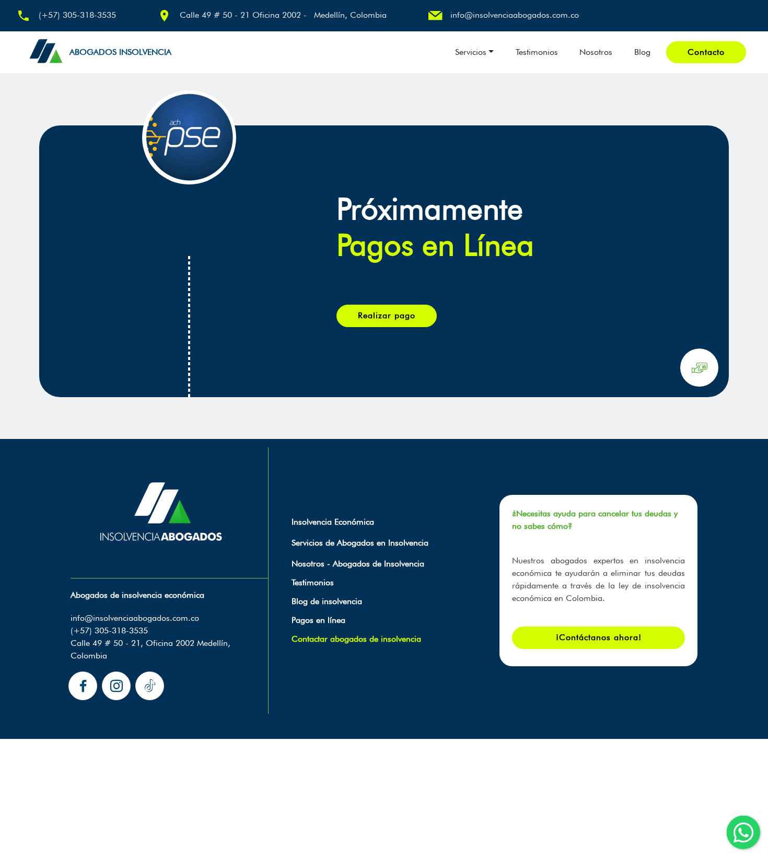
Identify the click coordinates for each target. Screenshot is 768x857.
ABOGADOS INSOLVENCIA (120, 52)
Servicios (470, 52)
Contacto (706, 52)
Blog (642, 52)
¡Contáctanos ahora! (599, 637)
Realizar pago (386, 315)
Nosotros (595, 52)
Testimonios (537, 52)
